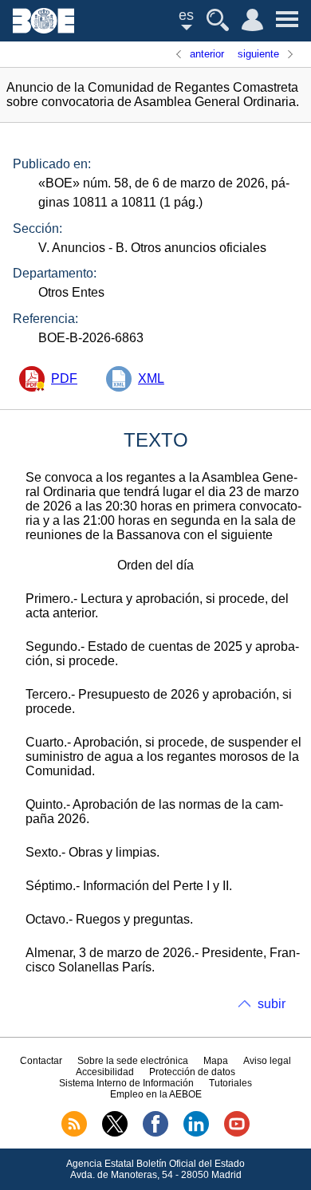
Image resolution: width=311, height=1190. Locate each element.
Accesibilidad (105, 1072)
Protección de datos (192, 1072)
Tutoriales (230, 1083)
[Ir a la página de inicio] (43, 29)
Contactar (41, 1060)
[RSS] (74, 1133)
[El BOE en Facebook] (155, 1133)
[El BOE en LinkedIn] (196, 1133)
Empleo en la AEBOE (156, 1094)
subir (271, 1004)
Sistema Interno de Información (126, 1083)
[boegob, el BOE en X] (115, 1133)
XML (151, 378)
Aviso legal (267, 1060)
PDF (64, 378)
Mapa (215, 1060)
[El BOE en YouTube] (237, 1133)
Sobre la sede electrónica (132, 1060)
